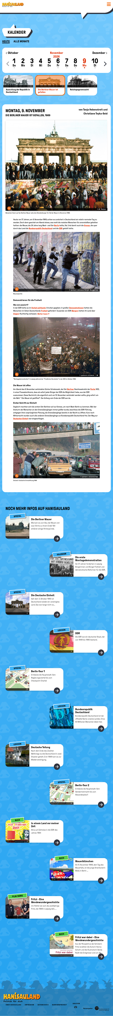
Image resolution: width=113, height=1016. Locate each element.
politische (42, 308)
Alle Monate (21, 41)
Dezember (99, 53)
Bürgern (75, 311)
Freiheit (44, 311)
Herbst (34, 308)
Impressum (29, 1005)
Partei (92, 389)
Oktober (12, 53)
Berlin (56, 225)
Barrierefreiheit (59, 1005)
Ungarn (16, 314)
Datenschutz (43, 1005)
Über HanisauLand (13, 1005)
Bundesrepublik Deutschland (40, 228)
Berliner (70, 389)
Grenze (87, 225)
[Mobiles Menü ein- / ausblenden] (109, 4)
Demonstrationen (76, 308)
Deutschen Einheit (20, 419)
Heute (6, 41)
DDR (60, 228)
